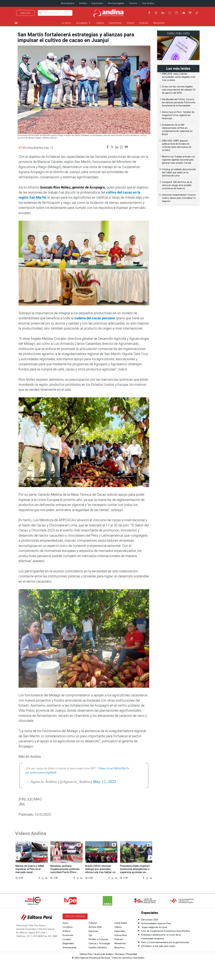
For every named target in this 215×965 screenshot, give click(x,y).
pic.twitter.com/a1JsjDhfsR (41, 772)
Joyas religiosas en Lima (154, 927)
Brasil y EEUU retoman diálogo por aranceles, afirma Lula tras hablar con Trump (101, 870)
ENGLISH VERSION (75, 916)
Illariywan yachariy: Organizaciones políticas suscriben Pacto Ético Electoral (65, 870)
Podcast (143, 23)
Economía (68, 935)
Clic (90, 935)
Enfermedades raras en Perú (156, 923)
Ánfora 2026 (95, 927)
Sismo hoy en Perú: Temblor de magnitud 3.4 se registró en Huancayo (178, 115)
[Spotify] (190, 13)
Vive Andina (148, 3)
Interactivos (120, 935)
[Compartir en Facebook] (39, 878)
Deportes (93, 931)
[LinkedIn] (163, 13)
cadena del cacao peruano (94, 318)
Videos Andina (30, 833)
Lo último (66, 23)
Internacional (69, 947)
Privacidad (131, 954)
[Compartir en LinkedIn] (46, 878)
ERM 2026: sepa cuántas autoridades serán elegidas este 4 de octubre (178, 77)
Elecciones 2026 (149, 919)
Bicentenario (67, 3)
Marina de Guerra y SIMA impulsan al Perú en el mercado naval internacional (29, 870)
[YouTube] (170, 13)
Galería (100, 23)
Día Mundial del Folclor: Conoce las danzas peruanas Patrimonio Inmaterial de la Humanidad (178, 102)
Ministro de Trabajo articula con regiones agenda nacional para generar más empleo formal (178, 159)
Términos (119, 954)
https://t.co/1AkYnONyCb (114, 768)
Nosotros (119, 947)
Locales (67, 939)
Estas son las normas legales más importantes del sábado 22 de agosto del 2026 (178, 89)
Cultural (93, 923)
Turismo (133, 3)
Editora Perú (86, 954)
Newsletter (159, 23)
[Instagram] (176, 13)
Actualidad (83, 23)
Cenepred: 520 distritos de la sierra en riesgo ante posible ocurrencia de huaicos (177, 185)
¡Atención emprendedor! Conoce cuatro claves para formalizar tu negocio (179, 198)
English (25, 13)
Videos (130, 23)
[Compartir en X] (43, 878)
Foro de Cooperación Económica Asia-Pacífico (165, 931)
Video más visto (178, 33)
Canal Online (115, 23)
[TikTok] (197, 13)
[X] (156, 13)
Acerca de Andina (103, 954)
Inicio (65, 923)
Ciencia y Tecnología (99, 943)
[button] (17, 857)
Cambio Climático (98, 947)
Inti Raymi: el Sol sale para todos (158, 946)
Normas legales (116, 3)
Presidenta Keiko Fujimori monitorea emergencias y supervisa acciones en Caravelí (135, 870)
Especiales (97, 3)
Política (66, 931)
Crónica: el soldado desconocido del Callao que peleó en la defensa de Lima (179, 172)
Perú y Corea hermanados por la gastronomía (165, 942)
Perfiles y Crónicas (98, 939)
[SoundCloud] (183, 13)
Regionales (68, 943)
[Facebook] (149, 13)
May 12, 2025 (104, 781)
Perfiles (83, 3)
